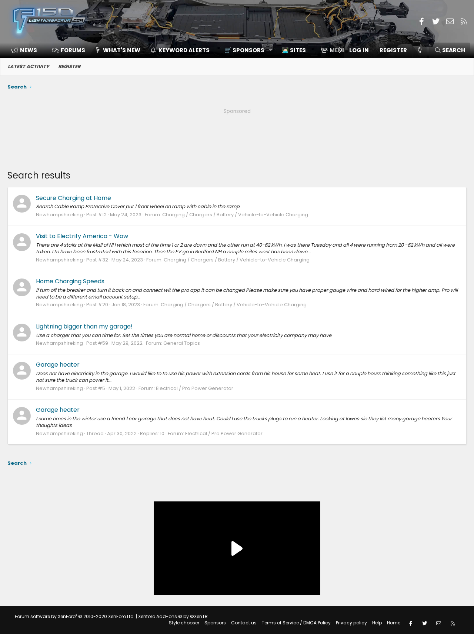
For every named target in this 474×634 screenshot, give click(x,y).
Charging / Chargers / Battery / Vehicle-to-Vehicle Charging (235, 214)
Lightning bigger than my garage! (84, 326)
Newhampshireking (59, 214)
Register (69, 66)
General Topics (181, 343)
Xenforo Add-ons (173, 616)
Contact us (244, 623)
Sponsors (215, 623)
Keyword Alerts (184, 50)
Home (393, 623)
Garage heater (58, 364)
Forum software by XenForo (75, 616)
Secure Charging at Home (73, 198)
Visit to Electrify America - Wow (82, 236)
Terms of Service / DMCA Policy (296, 623)
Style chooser (184, 623)
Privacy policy (351, 623)
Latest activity (28, 66)
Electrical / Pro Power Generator (194, 388)
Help (377, 623)
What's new (121, 50)
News (28, 50)
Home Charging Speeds (70, 281)
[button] (245, 50)
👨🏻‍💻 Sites (294, 50)
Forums (73, 50)
